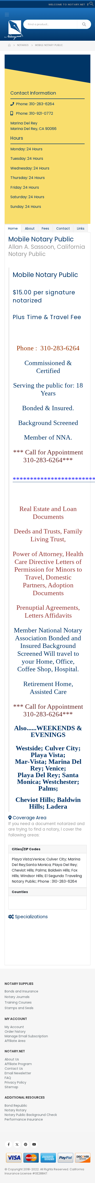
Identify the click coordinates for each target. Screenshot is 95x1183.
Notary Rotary (16, 1110)
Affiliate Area (15, 1040)
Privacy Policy (15, 1082)
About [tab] (30, 228)
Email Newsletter (18, 1073)
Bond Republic (16, 1105)
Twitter (17, 1144)
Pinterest (25, 1144)
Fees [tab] (45, 228)
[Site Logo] (14, 30)
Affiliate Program (18, 1064)
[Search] (84, 24)
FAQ (8, 1077)
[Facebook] (87, 4)
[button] (91, 3)
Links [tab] (80, 228)
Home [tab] (13, 228)
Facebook (8, 1144)
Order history (15, 1031)
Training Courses (18, 1002)
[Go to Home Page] (9, 45)
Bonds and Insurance (21, 991)
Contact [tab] (63, 228)
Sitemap (11, 1087)
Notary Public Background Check (31, 1114)
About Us (12, 1059)
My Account (14, 1027)
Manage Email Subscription (26, 1036)
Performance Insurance (24, 1119)
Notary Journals (17, 997)
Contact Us (14, 1068)
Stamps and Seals (19, 1008)
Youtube (34, 1144)
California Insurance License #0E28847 (44, 1171)
